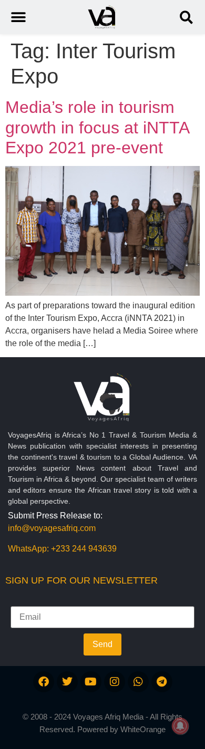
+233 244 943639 (84, 548)
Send (102, 644)
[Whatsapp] (138, 681)
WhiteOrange (143, 729)
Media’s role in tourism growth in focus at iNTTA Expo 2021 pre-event (97, 127)
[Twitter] (67, 681)
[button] (186, 17)
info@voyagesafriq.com (52, 528)
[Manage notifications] (180, 725)
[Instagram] (114, 681)
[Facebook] (43, 681)
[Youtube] (90, 681)
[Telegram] (161, 681)
